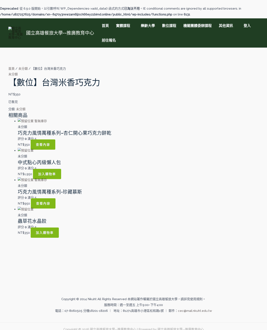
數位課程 (169, 26)
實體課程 (123, 26)
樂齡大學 (148, 26)
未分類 (23, 69)
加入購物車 (47, 174)
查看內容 (43, 145)
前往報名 (109, 40)
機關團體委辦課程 (197, 26)
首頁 (105, 26)
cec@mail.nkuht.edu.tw (195, 311)
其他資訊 (226, 26)
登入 (247, 26)
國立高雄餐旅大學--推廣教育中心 (60, 32)
